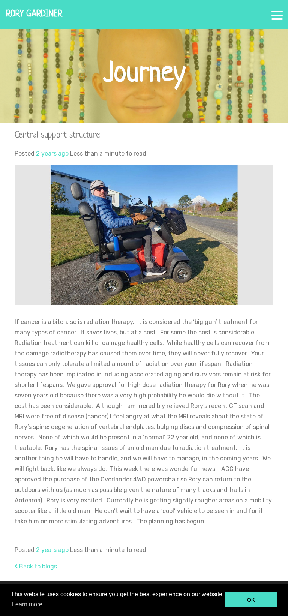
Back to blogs (37, 566)
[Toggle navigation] (276, 12)
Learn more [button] (27, 604)
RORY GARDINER (34, 14)
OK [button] (251, 600)
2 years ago (52, 153)
